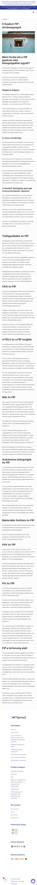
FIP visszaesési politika (18, 757)
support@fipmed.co (15, 8)
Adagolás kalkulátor (17, 771)
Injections (14, 774)
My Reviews (14, 818)
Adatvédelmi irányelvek (18, 760)
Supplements (15, 789)
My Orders (14, 815)
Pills (12, 777)
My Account (14, 809)
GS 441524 (14, 732)
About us (14, 729)
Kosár (13, 812)
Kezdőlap (4, 19)
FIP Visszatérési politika (18, 754)
